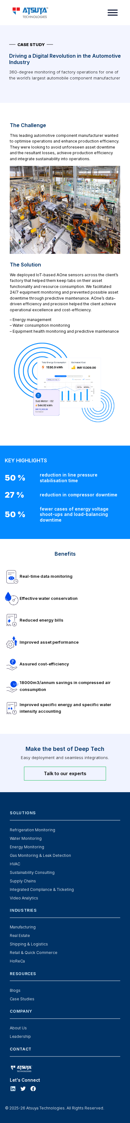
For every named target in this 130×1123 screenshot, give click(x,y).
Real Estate (20, 935)
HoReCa (17, 961)
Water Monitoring (26, 838)
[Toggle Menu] (113, 13)
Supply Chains (23, 881)
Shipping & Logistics (29, 944)
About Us (18, 1028)
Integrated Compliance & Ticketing (42, 889)
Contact (20, 1049)
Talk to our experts (65, 773)
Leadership (20, 1036)
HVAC (15, 864)
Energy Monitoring (27, 847)
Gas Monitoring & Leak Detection (40, 855)
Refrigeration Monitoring (32, 830)
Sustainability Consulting (32, 872)
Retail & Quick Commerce (33, 952)
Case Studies (22, 999)
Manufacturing (23, 927)
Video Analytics (24, 898)
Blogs (15, 990)
